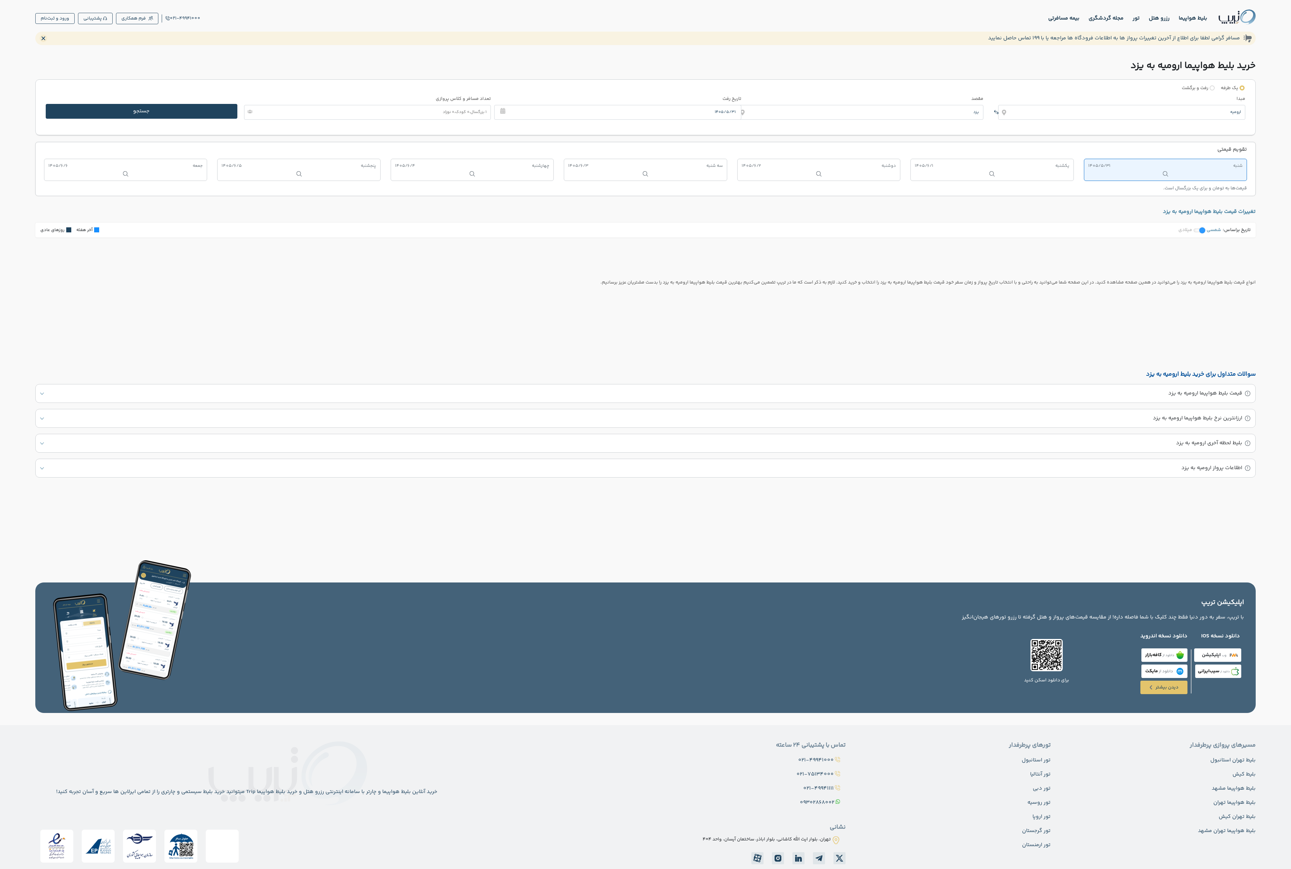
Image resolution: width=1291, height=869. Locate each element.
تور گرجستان (1036, 831)
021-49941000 (185, 18)
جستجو (141, 111)
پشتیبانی (92, 18)
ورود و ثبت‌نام (55, 18)
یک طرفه (1229, 88)
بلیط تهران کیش (1237, 817)
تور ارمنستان (1036, 845)
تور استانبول (1036, 760)
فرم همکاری (133, 18)
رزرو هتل (1159, 18)
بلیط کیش (1244, 774)
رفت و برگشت (1195, 88)
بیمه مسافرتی (1064, 18)
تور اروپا (1041, 817)
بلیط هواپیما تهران (1234, 802)
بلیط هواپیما (1193, 18)
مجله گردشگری (1106, 18)
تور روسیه (1039, 802)
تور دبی (1042, 788)
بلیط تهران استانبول (1233, 760)
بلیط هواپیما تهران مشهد (1227, 831)
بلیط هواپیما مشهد (1234, 788)
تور (1136, 18)
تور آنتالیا (1040, 774)
